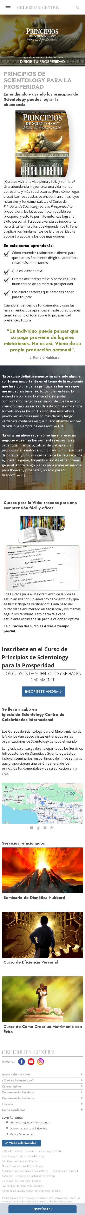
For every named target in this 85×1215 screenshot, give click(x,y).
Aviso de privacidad (37, 1201)
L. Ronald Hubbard (12, 1150)
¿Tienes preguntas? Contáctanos (29, 1122)
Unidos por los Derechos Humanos (21, 1180)
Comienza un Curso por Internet (20, 1160)
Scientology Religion (13, 1155)
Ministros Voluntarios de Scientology (22, 1165)
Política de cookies (60, 1201)
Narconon (7, 1175)
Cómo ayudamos (13, 1110)
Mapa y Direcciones (21, 1134)
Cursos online (11, 1086)
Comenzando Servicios (18, 1092)
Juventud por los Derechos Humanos (22, 1185)
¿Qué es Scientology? (18, 1080)
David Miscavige (36, 1155)
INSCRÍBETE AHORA (42, 691)
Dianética (30, 1150)
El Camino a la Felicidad (65, 1170)
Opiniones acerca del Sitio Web (28, 1128)
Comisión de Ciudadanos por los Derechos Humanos (31, 1190)
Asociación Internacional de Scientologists (25, 1170)
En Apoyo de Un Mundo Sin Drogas (35, 1175)
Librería (7, 1104)
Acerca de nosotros (16, 1074)
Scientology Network (49, 1150)
